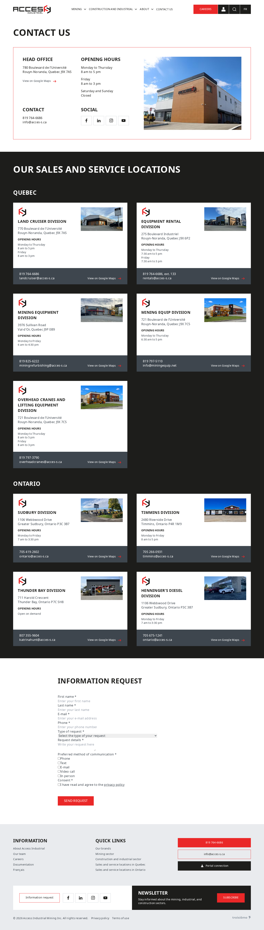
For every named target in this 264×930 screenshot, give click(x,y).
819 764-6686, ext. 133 (159, 274)
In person (67, 776)
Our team (19, 853)
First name (67, 697)
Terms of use (120, 918)
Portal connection (217, 865)
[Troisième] (241, 918)
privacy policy (114, 785)
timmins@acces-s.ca (158, 556)
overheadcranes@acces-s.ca (40, 462)
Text (63, 763)
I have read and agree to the (92, 785)
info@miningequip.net (160, 365)
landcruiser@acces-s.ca (37, 278)
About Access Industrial (29, 848)
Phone (64, 723)
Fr (245, 9)
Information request (39, 897)
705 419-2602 (29, 552)
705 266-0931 (153, 552)
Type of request (71, 731)
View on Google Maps (37, 80)
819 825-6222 (29, 361)
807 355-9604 (29, 635)
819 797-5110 (153, 361)
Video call (67, 771)
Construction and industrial (111, 9)
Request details (71, 740)
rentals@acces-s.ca (157, 278)
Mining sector (104, 853)
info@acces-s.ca (35, 122)
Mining (77, 9)
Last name (67, 705)
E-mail (64, 714)
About (144, 9)
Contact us (164, 9)
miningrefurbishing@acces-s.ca (43, 365)
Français (18, 869)
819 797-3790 (29, 457)
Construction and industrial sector (118, 859)
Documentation (23, 864)
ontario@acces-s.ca (34, 556)
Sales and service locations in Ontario (120, 869)
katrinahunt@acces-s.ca (37, 640)
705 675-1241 (153, 635)
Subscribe (230, 897)
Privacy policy (100, 918)
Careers (206, 9)
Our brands (103, 848)
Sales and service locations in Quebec (120, 864)
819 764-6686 (32, 118)
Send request (76, 801)
